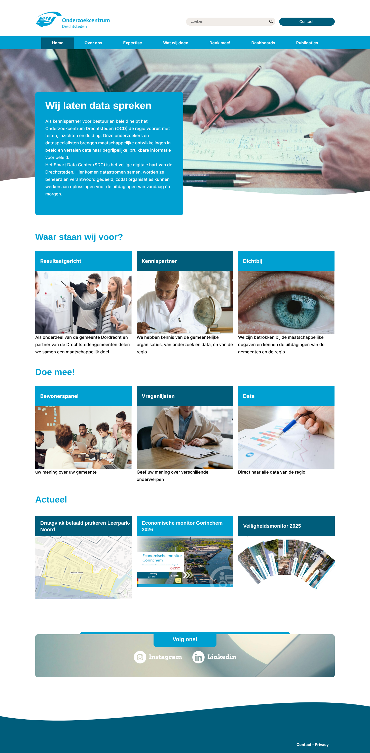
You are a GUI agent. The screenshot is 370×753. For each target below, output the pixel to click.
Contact (307, 21)
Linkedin (221, 656)
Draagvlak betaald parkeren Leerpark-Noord (85, 526)
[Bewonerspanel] (83, 431)
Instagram (165, 656)
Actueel (51, 500)
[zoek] (271, 22)
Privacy (322, 744)
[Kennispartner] (185, 303)
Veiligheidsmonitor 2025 (272, 526)
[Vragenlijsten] (185, 434)
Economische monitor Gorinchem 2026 (182, 526)
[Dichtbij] (286, 303)
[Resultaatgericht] (83, 303)
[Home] (73, 28)
